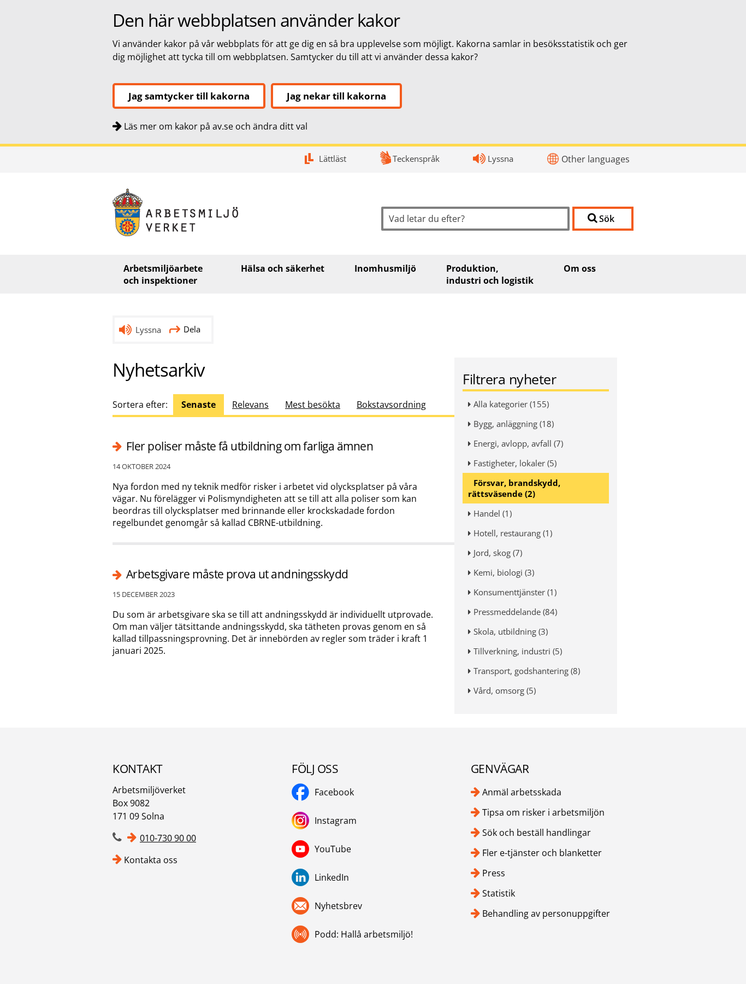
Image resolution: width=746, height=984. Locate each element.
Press (493, 873)
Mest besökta (312, 405)
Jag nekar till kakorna (336, 96)
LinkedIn (332, 877)
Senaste (198, 405)
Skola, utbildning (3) (510, 631)
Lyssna (500, 158)
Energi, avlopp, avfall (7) (518, 443)
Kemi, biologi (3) (503, 572)
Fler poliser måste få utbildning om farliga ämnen (249, 446)
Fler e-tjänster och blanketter (542, 853)
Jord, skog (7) (497, 552)
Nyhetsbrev (338, 906)
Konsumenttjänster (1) (514, 592)
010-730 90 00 (168, 838)
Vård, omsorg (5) (504, 690)
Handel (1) (492, 513)
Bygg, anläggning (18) (513, 423)
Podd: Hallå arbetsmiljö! (364, 934)
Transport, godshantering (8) (526, 670)
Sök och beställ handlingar (536, 833)
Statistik (498, 893)
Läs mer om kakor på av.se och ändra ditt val (215, 126)
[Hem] (239, 212)
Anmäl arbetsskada (521, 792)
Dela (191, 329)
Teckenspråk (416, 158)
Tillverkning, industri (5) (517, 651)
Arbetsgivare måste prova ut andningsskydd (237, 574)
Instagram (336, 821)
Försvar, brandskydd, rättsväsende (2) (514, 488)
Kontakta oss (150, 860)
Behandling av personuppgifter (546, 913)
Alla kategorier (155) (511, 404)
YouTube (333, 849)
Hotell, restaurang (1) (512, 533)
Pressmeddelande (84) (515, 611)
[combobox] (475, 219)
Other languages (595, 159)
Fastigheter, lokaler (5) (514, 463)
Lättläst (332, 158)
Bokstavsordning (391, 405)
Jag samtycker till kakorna (189, 96)
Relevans (250, 405)
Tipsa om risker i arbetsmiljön (543, 812)
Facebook (334, 792)
